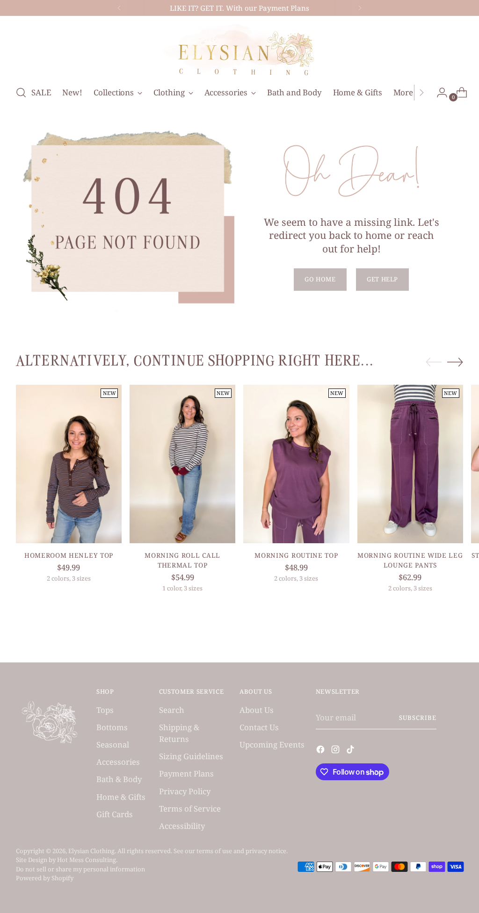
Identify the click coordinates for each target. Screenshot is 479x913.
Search (171, 710)
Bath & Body (119, 779)
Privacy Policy (184, 791)
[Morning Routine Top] (296, 464)
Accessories (118, 761)
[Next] (359, 8)
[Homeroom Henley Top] (69, 464)
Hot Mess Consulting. (87, 859)
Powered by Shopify (44, 878)
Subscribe (417, 717)
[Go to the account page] (438, 92)
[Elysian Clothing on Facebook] (321, 751)
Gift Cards (114, 814)
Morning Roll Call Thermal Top (182, 560)
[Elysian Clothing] (239, 49)
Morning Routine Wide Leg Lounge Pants (410, 560)
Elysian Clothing (91, 851)
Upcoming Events (272, 744)
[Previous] (119, 8)
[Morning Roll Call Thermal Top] (182, 464)
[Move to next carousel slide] (455, 362)
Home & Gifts (120, 796)
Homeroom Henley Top (68, 555)
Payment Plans (186, 773)
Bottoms (112, 727)
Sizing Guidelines (191, 756)
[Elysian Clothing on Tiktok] (351, 751)
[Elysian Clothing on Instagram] (336, 751)
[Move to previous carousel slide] (434, 362)
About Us (257, 710)
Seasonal (112, 744)
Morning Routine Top (296, 555)
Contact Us (259, 727)
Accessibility (182, 825)
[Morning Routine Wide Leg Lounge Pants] (410, 464)
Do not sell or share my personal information (80, 869)
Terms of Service (190, 808)
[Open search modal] (21, 92)
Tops (105, 710)
